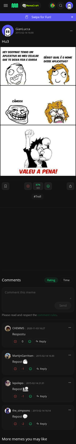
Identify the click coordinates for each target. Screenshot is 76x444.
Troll (38, 196)
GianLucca (22, 29)
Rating (51, 280)
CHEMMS (18, 328)
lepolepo (18, 383)
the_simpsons (21, 410)
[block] (71, 31)
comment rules (47, 315)
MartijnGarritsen (23, 355)
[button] (60, 5)
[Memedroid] (14, 5)
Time (66, 280)
